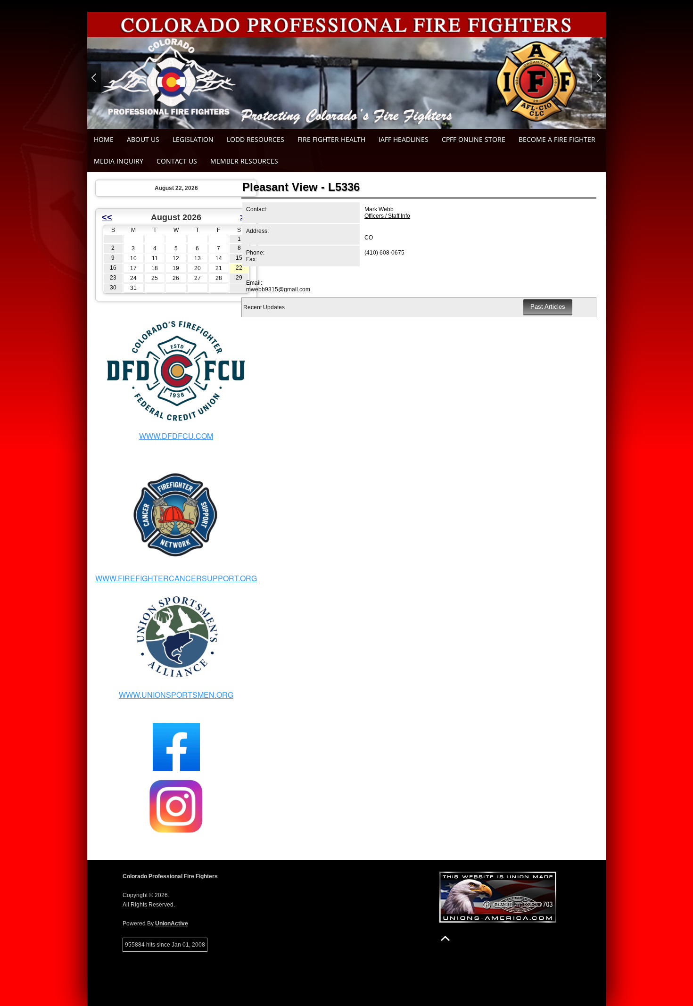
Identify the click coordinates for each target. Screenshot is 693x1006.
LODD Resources (255, 139)
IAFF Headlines (404, 139)
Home (104, 139)
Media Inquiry (118, 161)
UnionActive (171, 923)
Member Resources (244, 161)
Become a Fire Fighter (557, 139)
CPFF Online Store (473, 139)
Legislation (193, 139)
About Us (143, 139)
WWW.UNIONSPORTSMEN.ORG (176, 694)
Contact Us (177, 161)
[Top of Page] (445, 938)
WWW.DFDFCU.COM (176, 435)
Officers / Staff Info (387, 216)
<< (107, 217)
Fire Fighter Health (331, 139)
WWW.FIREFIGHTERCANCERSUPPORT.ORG (176, 578)
